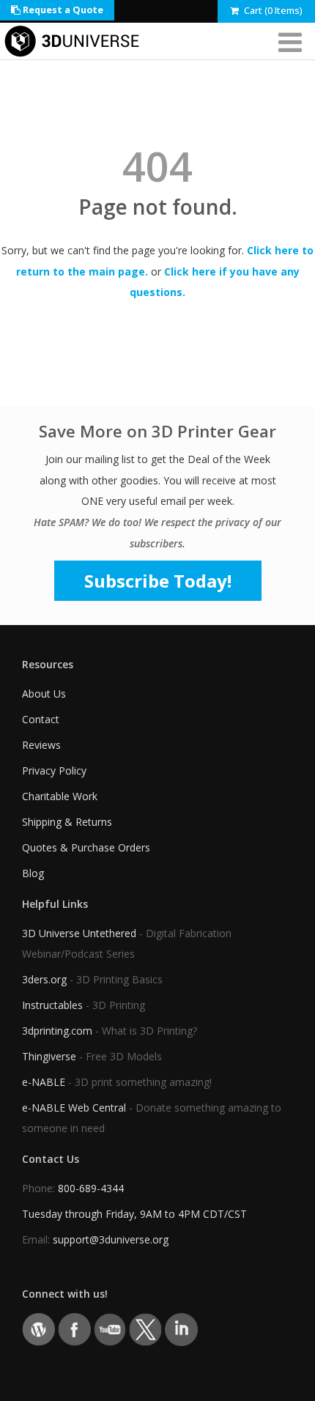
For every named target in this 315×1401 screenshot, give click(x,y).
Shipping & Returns (67, 822)
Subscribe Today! (157, 581)
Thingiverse (49, 1056)
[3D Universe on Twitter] (145, 1329)
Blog (33, 873)
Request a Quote (62, 10)
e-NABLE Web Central (74, 1107)
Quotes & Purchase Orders (86, 847)
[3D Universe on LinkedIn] (181, 1329)
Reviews (41, 745)
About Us (44, 693)
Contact (40, 719)
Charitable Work (59, 796)
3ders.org (44, 979)
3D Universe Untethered (79, 933)
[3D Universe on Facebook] (74, 1329)
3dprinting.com (57, 1031)
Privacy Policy (54, 770)
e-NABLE (43, 1082)
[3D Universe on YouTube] (110, 1329)
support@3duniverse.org (110, 1239)
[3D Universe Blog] (38, 1329)
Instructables (52, 1005)
